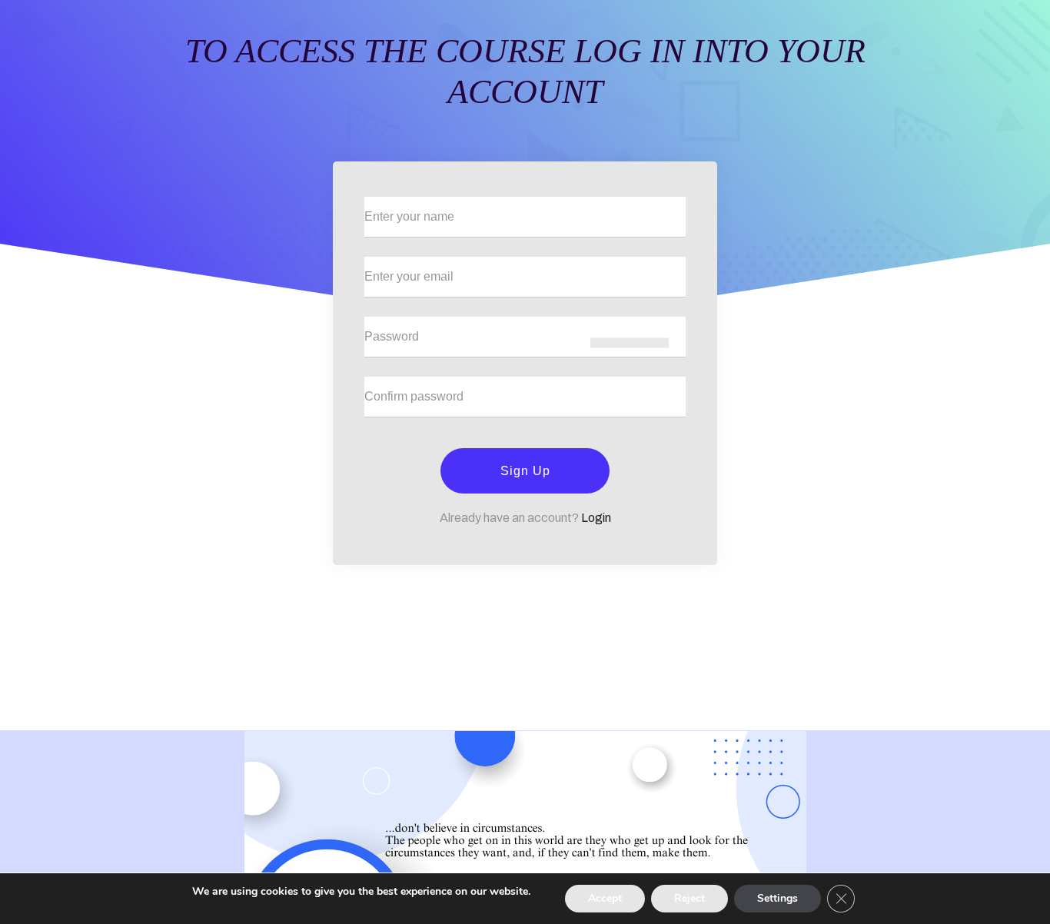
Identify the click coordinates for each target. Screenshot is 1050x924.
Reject (689, 898)
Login (596, 517)
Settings (777, 898)
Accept (605, 898)
